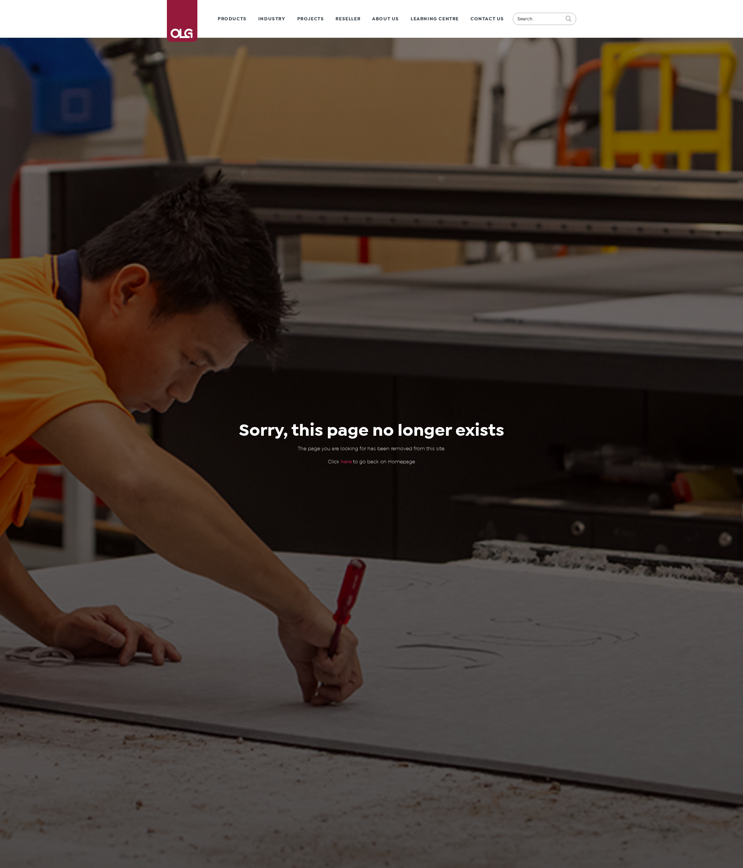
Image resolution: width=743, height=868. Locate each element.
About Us (385, 19)
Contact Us (487, 19)
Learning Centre (435, 19)
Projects (310, 19)
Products (232, 19)
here (347, 461)
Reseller (348, 19)
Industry (272, 19)
